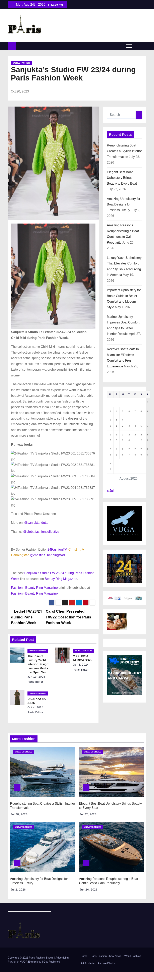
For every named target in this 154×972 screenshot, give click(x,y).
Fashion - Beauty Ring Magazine (34, 587)
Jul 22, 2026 (88, 814)
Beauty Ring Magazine (61, 579)
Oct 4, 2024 (81, 664)
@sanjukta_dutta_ (37, 522)
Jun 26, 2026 (88, 889)
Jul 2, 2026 (18, 889)
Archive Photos (107, 963)
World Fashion (21, 63)
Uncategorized (23, 752)
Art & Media (87, 963)
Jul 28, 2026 (19, 814)
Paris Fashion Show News (106, 956)
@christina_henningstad (47, 555)
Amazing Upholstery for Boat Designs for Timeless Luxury (123, 204)
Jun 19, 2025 (36, 676)
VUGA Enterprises (31, 961)
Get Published (52, 961)
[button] (137, 45)
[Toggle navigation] (129, 46)
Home (84, 956)
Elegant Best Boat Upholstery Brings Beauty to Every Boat (122, 177)
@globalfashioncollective (41, 531)
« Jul (110, 490)
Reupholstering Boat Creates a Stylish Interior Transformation (124, 151)
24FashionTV (57, 549)
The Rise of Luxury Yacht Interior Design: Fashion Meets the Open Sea (38, 664)
